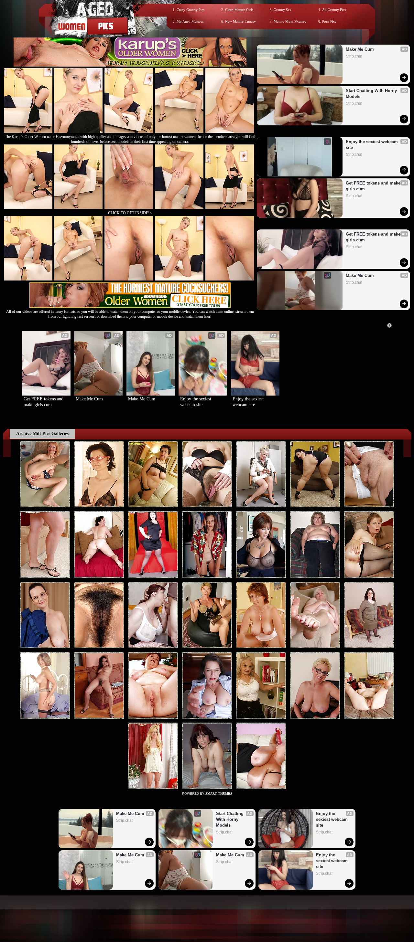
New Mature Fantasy (240, 21)
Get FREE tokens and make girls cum (374, 186)
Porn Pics (329, 21)
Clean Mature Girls (239, 10)
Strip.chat (354, 56)
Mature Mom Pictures (290, 21)
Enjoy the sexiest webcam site (372, 144)
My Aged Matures (190, 21)
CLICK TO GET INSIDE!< (130, 213)
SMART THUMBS (218, 793)
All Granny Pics (334, 10)
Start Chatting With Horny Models (372, 93)
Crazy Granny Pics (190, 10)
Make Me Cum (360, 49)
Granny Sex (282, 10)
